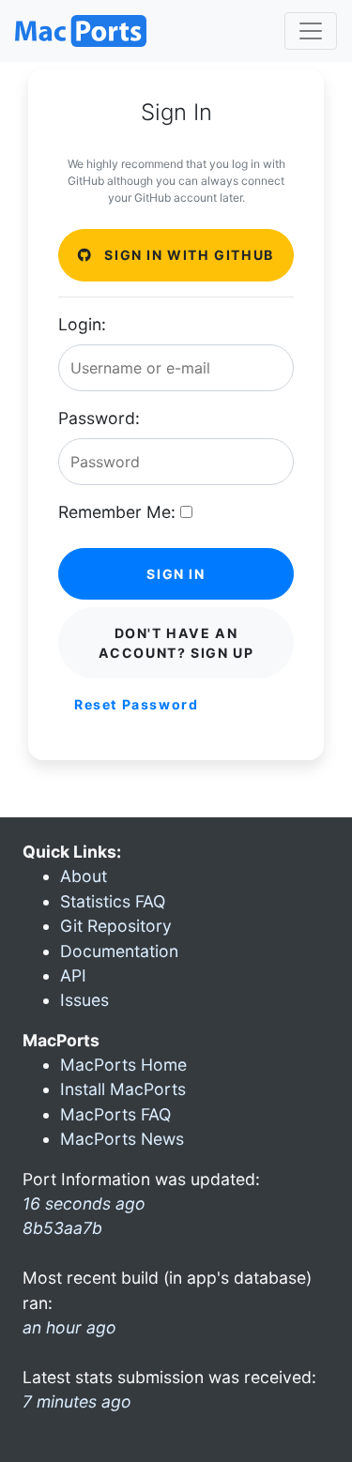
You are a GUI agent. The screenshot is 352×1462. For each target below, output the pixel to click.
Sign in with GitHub (187, 255)
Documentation (119, 951)
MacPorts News (122, 1139)
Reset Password (136, 704)
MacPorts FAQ (115, 1114)
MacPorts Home (123, 1064)
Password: (99, 418)
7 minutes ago (77, 1401)
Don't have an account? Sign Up (176, 643)
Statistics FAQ (112, 901)
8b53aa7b (62, 1228)
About (83, 876)
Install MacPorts (123, 1089)
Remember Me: (117, 512)
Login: (82, 324)
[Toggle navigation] (310, 31)
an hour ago (69, 1327)
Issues (84, 1000)
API (73, 975)
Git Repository (116, 926)
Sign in (175, 574)
